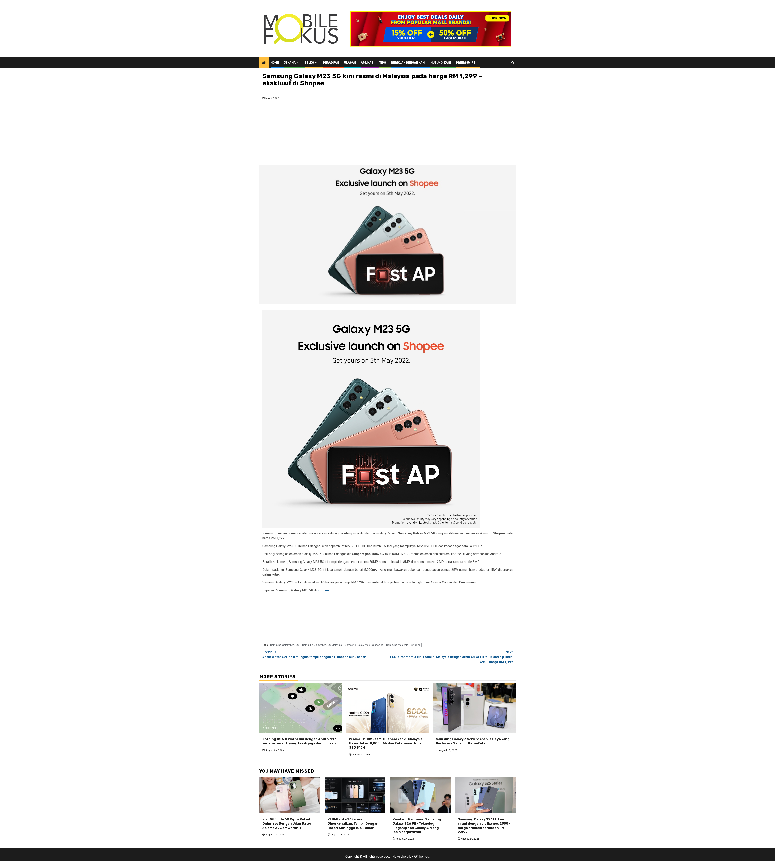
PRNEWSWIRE (465, 62)
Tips (382, 62)
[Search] (512, 62)
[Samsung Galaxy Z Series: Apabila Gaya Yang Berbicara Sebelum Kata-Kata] (474, 708)
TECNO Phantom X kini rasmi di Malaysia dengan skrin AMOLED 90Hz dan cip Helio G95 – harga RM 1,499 (450, 657)
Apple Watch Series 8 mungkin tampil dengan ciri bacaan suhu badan (314, 654)
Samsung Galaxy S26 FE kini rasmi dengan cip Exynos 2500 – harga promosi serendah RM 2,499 (484, 825)
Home (275, 62)
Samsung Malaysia (397, 644)
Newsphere (400, 856)
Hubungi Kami (440, 62)
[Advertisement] (387, 133)
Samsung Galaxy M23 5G (284, 644)
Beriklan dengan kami (408, 62)
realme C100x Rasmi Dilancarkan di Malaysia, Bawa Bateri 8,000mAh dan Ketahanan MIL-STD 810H (386, 743)
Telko (309, 62)
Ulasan (350, 62)
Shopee (323, 590)
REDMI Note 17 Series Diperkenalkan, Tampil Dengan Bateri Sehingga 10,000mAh (353, 823)
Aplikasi (367, 62)
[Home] (264, 63)
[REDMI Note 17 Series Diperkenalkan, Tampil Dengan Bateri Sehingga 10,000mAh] (355, 795)
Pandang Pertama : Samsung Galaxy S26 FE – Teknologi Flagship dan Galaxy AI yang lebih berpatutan (417, 825)
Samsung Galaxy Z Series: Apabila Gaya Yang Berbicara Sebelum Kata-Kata (473, 741)
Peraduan (331, 62)
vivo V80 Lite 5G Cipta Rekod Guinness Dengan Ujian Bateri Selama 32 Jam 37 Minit (287, 823)
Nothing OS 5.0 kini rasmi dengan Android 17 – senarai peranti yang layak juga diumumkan (300, 741)
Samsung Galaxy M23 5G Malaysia (322, 644)
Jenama (290, 62)
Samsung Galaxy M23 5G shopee (364, 644)
